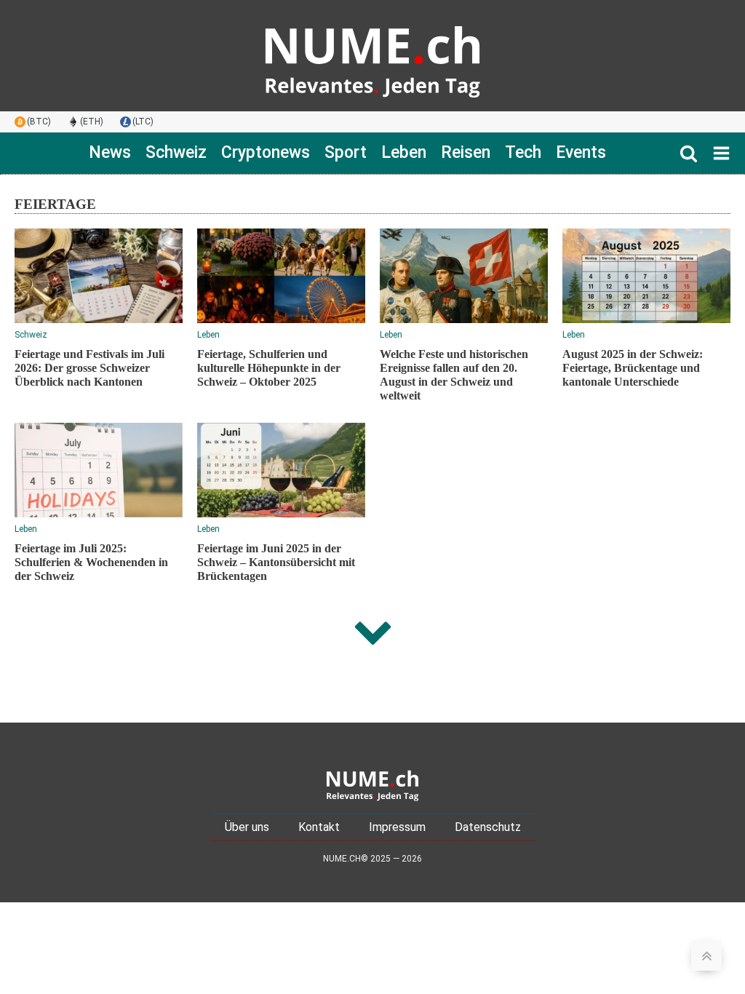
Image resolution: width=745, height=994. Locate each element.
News (110, 152)
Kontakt (319, 827)
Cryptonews (265, 152)
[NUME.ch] (372, 55)
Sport (345, 152)
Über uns (247, 827)
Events (581, 152)
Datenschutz (488, 827)
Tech (523, 152)
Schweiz (176, 152)
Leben (403, 152)
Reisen (465, 152)
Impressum (397, 827)
